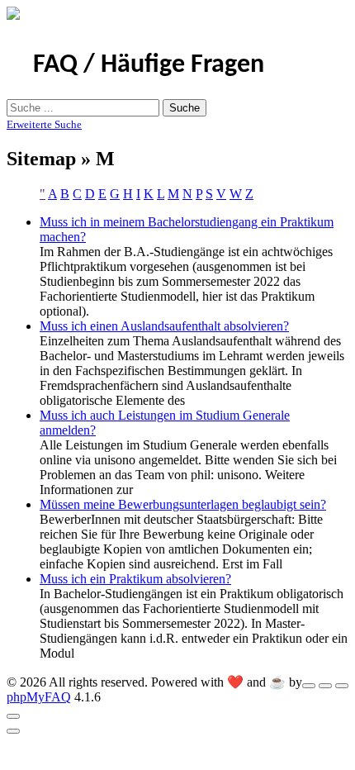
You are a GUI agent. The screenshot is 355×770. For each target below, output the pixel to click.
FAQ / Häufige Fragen (148, 65)
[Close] (13, 716)
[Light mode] (308, 685)
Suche (184, 108)
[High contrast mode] (341, 685)
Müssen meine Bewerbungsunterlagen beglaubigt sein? (183, 504)
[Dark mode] (325, 685)
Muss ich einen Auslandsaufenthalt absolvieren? (164, 326)
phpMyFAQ (39, 697)
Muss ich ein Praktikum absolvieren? (135, 579)
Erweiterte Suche (44, 124)
